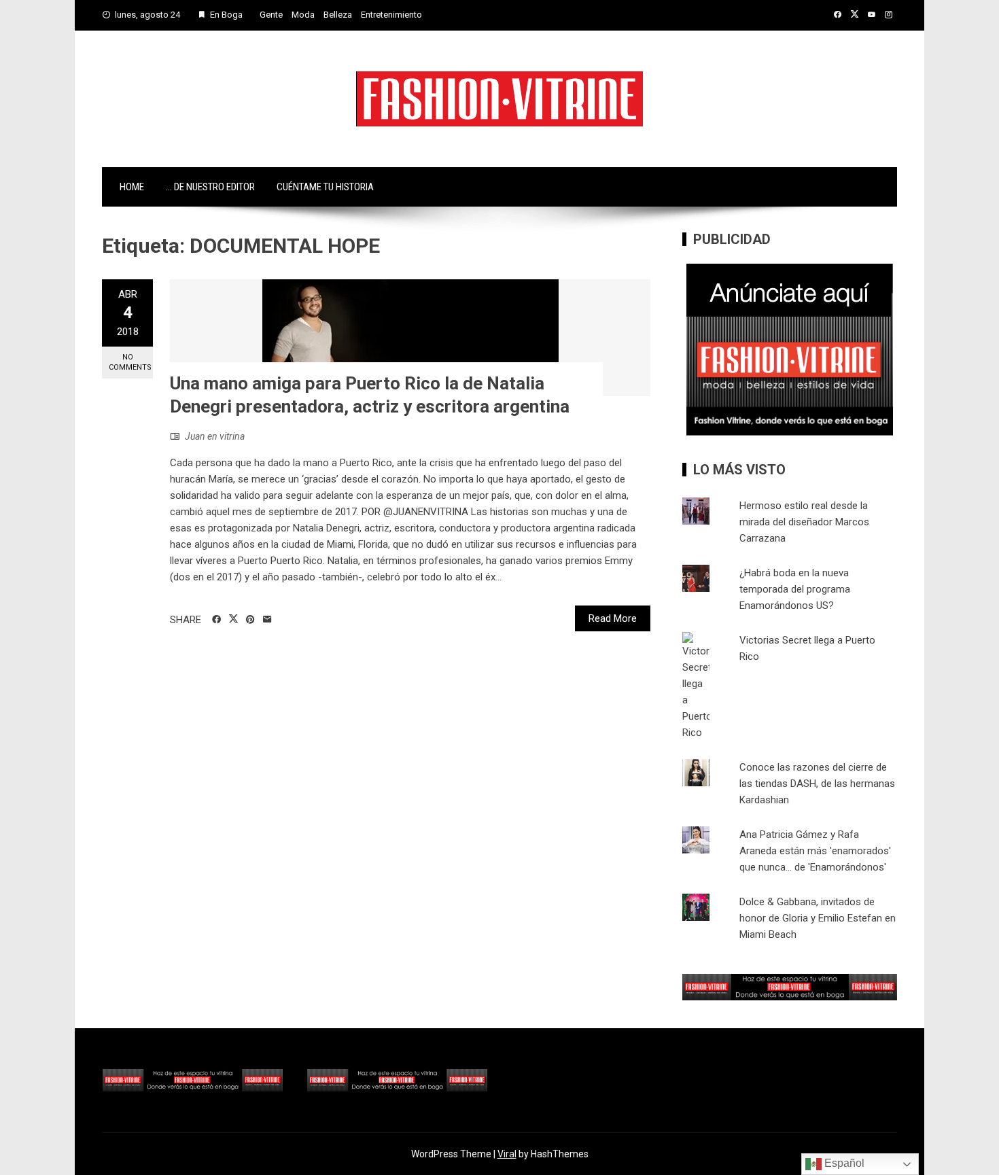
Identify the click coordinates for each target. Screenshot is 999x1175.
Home (132, 187)
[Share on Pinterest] (250, 619)
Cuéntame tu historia (325, 187)
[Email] (267, 619)
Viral (506, 1153)
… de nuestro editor (210, 187)
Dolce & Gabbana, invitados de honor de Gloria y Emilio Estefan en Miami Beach (817, 918)
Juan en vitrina (215, 436)
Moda (303, 15)
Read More (613, 618)
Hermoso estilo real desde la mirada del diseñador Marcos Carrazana (804, 521)
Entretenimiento (391, 15)
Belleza (337, 15)
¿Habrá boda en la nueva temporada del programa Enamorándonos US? (794, 589)
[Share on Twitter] (233, 619)
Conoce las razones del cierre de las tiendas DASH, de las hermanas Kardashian (817, 783)
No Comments (130, 362)
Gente (271, 15)
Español (843, 1163)
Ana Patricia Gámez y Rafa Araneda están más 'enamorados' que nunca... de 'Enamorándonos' (815, 850)
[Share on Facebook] (216, 619)
